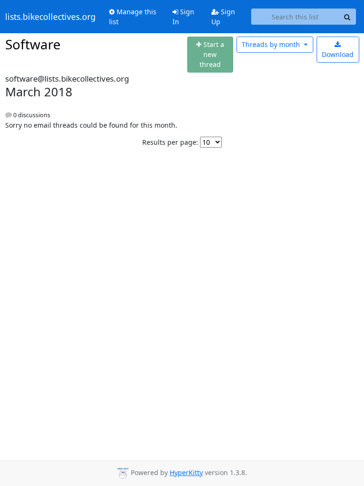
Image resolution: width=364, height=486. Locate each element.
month (272, 44)
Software (33, 44)
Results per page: (170, 142)
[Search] (347, 17)
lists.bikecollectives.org (50, 16)
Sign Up (223, 16)
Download (338, 54)
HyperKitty (186, 472)
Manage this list (132, 16)
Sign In (183, 16)
